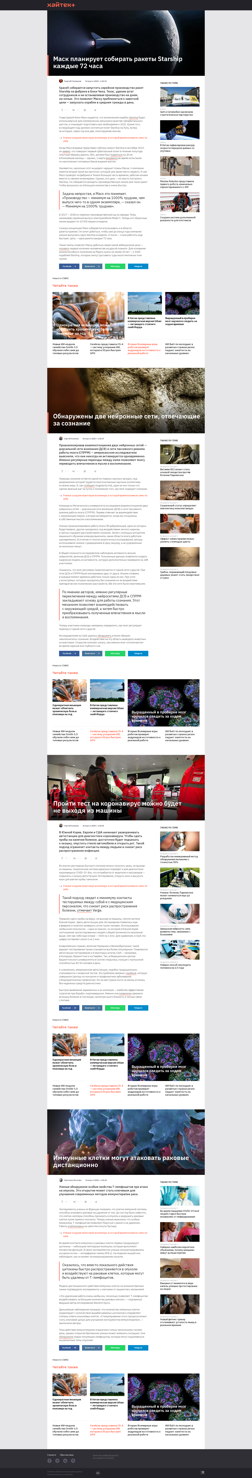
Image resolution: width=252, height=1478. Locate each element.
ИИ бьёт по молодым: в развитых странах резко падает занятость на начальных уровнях (180, 349)
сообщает (89, 485)
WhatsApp (115, 266)
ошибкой (131, 973)
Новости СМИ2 (60, 278)
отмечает (84, 910)
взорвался (112, 158)
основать (64, 248)
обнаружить (105, 635)
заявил (66, 151)
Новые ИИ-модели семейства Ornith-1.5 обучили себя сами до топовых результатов (65, 349)
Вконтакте (92, 266)
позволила (125, 993)
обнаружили (66, 1336)
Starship (133, 117)
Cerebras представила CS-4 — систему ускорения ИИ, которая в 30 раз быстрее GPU (106, 349)
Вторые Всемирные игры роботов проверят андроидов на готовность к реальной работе (144, 349)
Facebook (69, 266)
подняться (116, 154)
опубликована (76, 1226)
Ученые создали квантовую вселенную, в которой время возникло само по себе (105, 139)
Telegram (138, 266)
